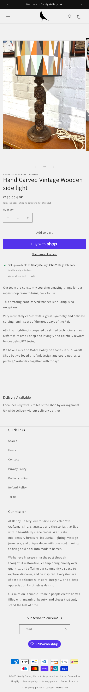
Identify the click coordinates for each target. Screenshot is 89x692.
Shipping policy (33, 687)
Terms (12, 497)
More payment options (44, 253)
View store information (23, 276)
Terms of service (69, 681)
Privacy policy (49, 681)
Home (12, 450)
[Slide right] (53, 166)
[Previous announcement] (7, 4)
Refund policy (30, 681)
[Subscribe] (65, 629)
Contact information (57, 687)
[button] (8, 16)
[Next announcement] (81, 4)
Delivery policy (18, 478)
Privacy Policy (17, 469)
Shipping (23, 202)
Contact (13, 459)
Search (12, 441)
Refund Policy (17, 487)
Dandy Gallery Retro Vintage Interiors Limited (42, 676)
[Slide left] (35, 166)
